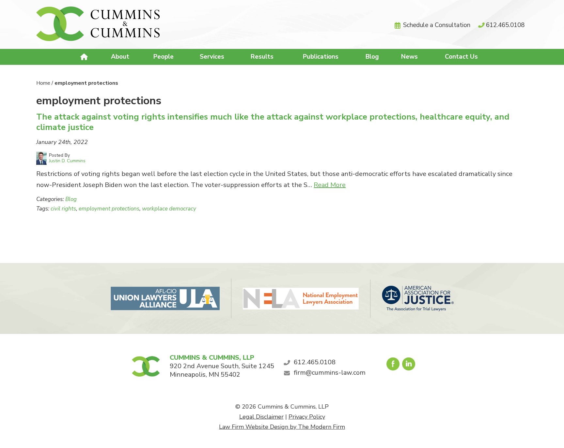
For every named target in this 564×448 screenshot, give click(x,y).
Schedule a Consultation (436, 25)
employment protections (109, 208)
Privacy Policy (307, 417)
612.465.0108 (505, 25)
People (163, 56)
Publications (320, 56)
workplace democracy (169, 208)
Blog (372, 56)
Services (212, 56)
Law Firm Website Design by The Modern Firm (282, 427)
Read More (330, 185)
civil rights (63, 208)
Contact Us (461, 56)
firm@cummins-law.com (330, 372)
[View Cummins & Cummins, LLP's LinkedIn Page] (409, 365)
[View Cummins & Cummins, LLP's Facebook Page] (393, 365)
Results (262, 56)
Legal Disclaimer (261, 417)
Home (84, 57)
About (120, 56)
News (409, 56)
